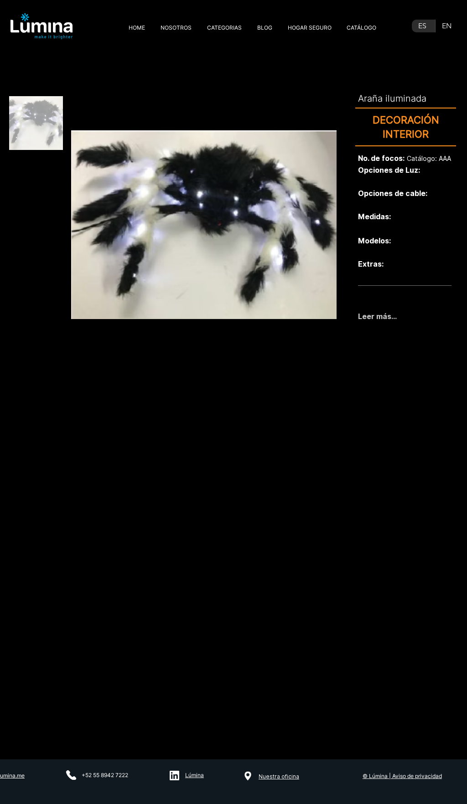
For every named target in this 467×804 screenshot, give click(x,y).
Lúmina (194, 775)
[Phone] (71, 775)
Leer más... (377, 316)
